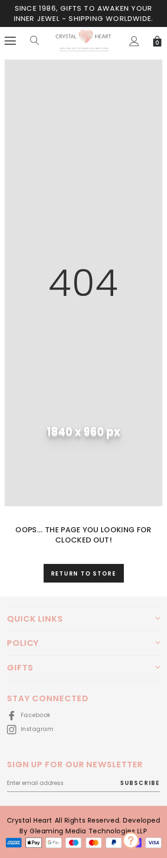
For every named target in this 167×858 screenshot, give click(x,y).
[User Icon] (134, 41)
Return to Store (83, 573)
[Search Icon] (34, 41)
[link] (130, 840)
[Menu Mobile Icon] (10, 41)
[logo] (83, 41)
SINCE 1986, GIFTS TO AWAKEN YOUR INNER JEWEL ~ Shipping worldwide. (84, 13)
